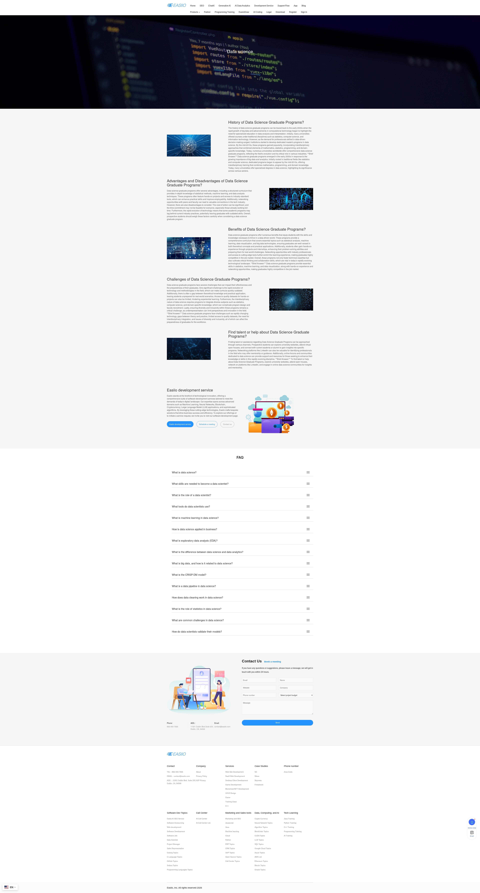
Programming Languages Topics (179, 870)
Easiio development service (180, 424)
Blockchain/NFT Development (237, 789)
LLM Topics (259, 840)
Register (293, 12)
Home (193, 6)
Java (227, 827)
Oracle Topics (260, 870)
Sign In (304, 12)
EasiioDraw (244, 12)
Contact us (227, 424)
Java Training (289, 819)
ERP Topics (229, 844)
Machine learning (232, 831)
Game (227, 797)
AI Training (288, 836)
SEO (202, 6)
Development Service (263, 6)
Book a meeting (272, 661)
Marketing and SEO (233, 819)
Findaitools (259, 785)
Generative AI (225, 6)
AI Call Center (201, 819)
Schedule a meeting (207, 424)
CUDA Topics (260, 836)
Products (194, 12)
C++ (227, 806)
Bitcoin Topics (260, 865)
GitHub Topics (172, 861)
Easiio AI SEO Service (175, 819)
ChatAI (211, 6)
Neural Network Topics (263, 823)
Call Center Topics (232, 861)
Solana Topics (172, 865)
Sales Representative (175, 848)
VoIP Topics (229, 853)
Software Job (172, 836)
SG (256, 772)
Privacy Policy (201, 776)
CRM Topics (230, 848)
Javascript (229, 823)
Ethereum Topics (261, 861)
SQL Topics (259, 844)
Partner (207, 12)
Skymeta (258, 780)
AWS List (258, 857)
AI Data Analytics (242, 6)
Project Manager (173, 844)
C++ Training (289, 827)
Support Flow (284, 6)
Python (228, 840)
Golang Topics (172, 853)
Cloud (227, 836)
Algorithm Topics (261, 827)
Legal (269, 12)
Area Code (288, 772)
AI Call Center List (203, 823)
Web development (174, 827)
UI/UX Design (230, 793)
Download (280, 12)
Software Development (176, 831)
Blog (304, 6)
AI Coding (257, 12)
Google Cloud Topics (263, 848)
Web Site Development (234, 772)
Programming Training (224, 12)
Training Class (231, 802)
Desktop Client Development (236, 780)
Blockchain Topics (262, 831)
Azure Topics (260, 853)
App (295, 6)
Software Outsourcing (175, 823)
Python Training (290, 823)
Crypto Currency (261, 819)
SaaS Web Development (235, 776)
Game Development (233, 785)
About (198, 772)
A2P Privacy (201, 780)
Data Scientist (172, 840)
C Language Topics (174, 857)
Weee (257, 776)
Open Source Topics (233, 857)
